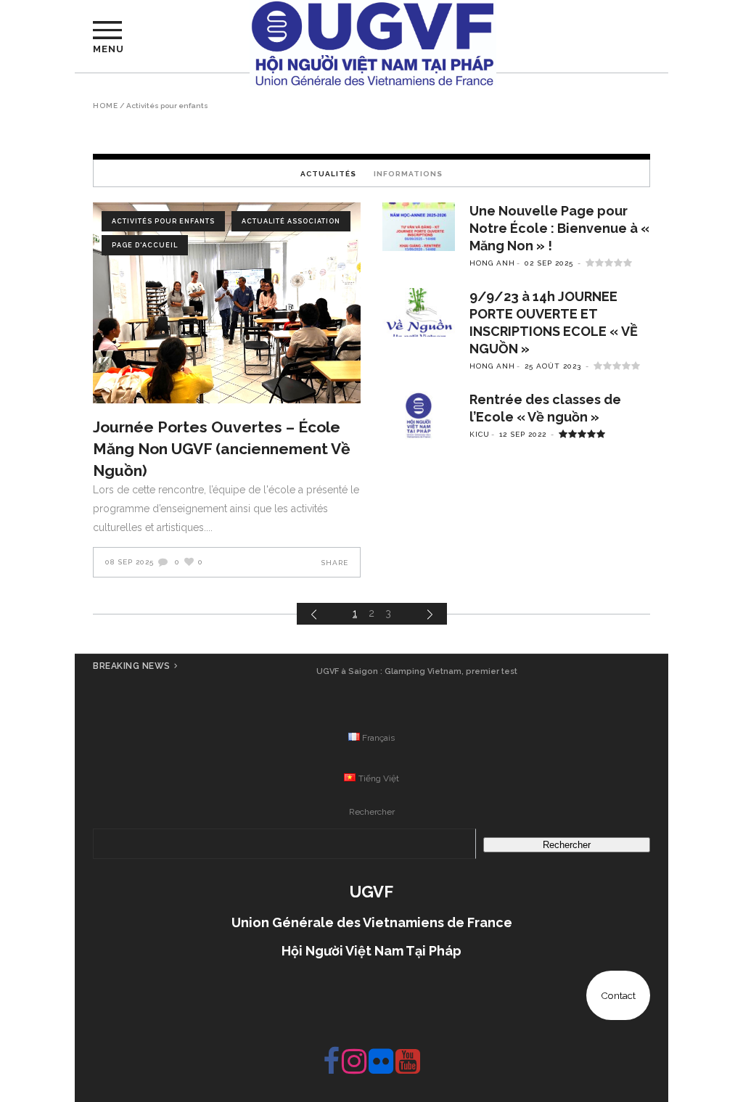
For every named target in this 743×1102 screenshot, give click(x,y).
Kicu (479, 434)
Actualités (328, 174)
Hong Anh (492, 263)
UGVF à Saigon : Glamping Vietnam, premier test (416, 671)
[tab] (328, 173)
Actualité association (291, 221)
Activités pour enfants (163, 221)
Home (105, 106)
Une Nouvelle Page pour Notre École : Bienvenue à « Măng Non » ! (559, 228)
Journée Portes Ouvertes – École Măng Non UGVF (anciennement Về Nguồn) (221, 449)
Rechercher (372, 812)
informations (408, 174)
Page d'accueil (145, 245)
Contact (618, 995)
